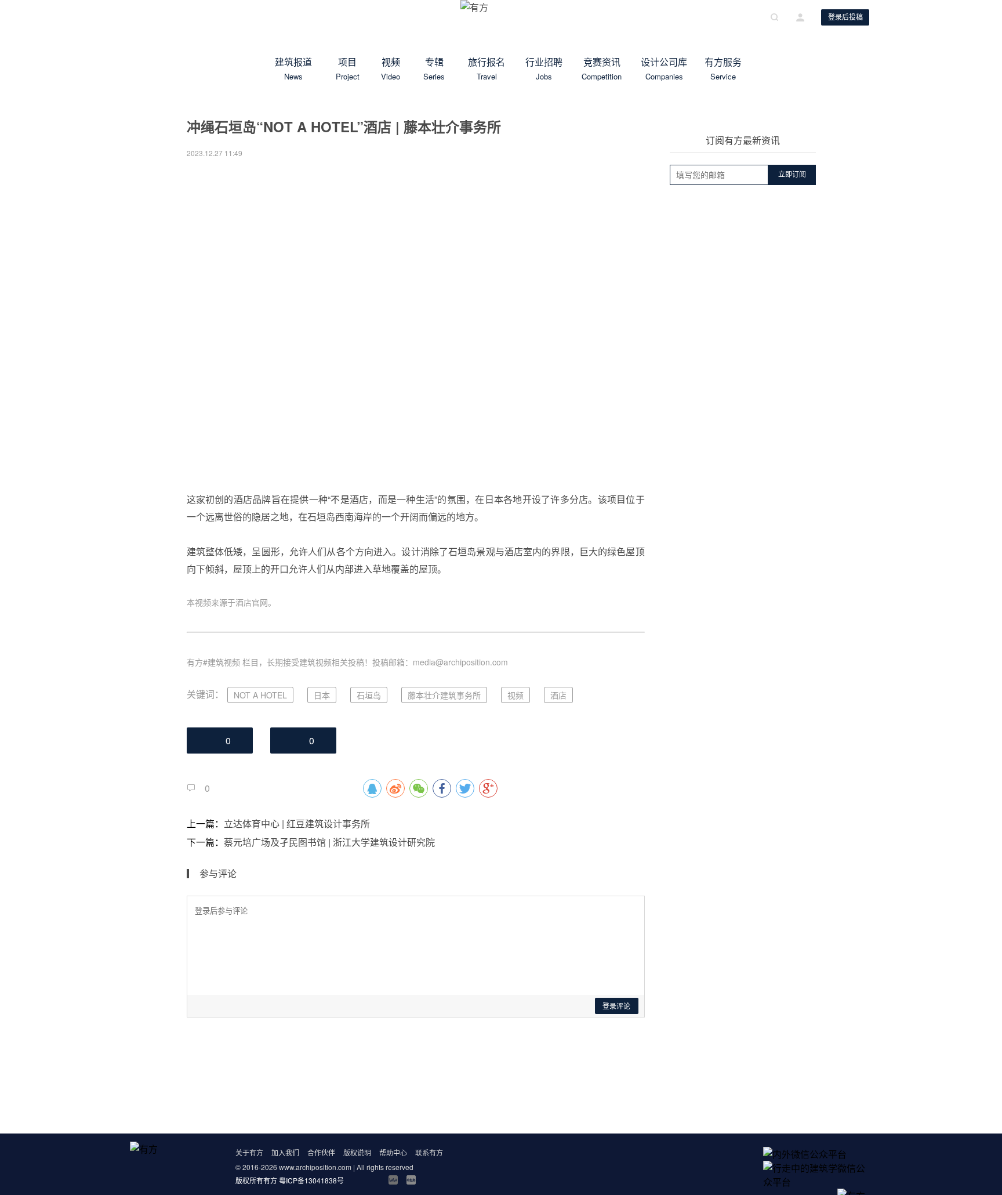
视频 (391, 68)
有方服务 (723, 68)
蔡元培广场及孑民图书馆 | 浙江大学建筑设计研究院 (329, 842)
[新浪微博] (357, 1180)
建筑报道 (293, 68)
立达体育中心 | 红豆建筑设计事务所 (297, 823)
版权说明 (357, 1152)
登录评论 (616, 1006)
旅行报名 (486, 68)
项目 (347, 68)
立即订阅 (792, 175)
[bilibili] (393, 1180)
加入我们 (285, 1152)
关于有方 (249, 1152)
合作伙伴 (321, 1152)
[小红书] (411, 1180)
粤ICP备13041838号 (311, 1180)
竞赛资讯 (601, 68)
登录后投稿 (845, 17)
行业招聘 (543, 68)
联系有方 (429, 1152)
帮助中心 (393, 1152)
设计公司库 (664, 68)
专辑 (434, 68)
